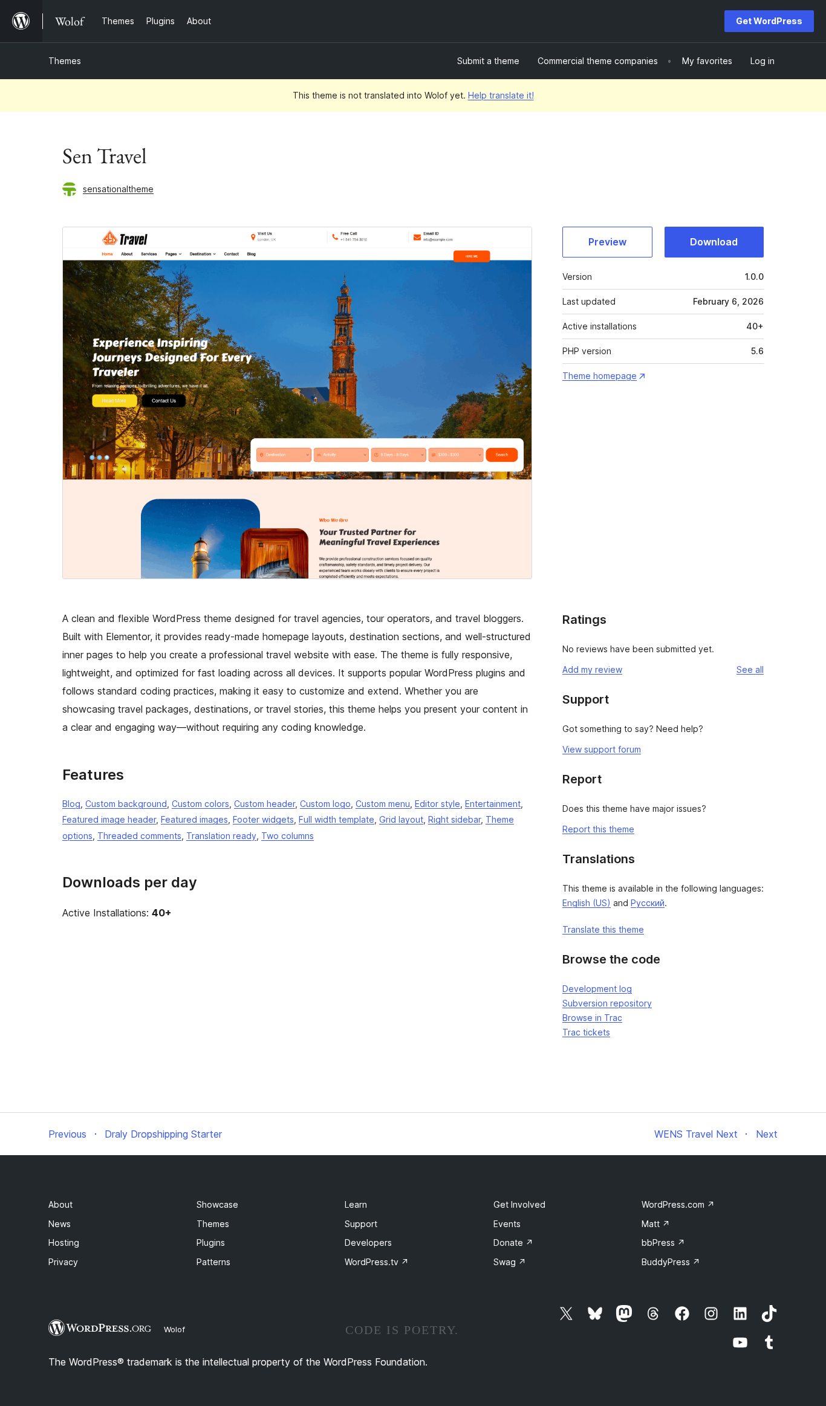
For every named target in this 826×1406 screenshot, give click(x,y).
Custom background (126, 804)
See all (750, 669)
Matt (656, 1224)
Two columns (287, 836)
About (60, 1204)
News (59, 1224)
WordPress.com (678, 1204)
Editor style (437, 804)
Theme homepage (599, 376)
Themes (64, 61)
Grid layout (401, 819)
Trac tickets (586, 1032)
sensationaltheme (118, 189)
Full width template (336, 819)
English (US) (586, 903)
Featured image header (109, 819)
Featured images (194, 819)
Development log (597, 988)
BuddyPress (671, 1262)
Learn (356, 1204)
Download (714, 242)
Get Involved (519, 1204)
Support (361, 1224)
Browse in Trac (592, 1017)
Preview (607, 242)
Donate (513, 1242)
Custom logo (325, 804)
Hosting (63, 1242)
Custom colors (200, 804)
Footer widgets (263, 819)
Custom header (264, 804)
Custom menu (383, 804)
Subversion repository (607, 1003)
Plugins (211, 1242)
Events (507, 1224)
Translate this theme (603, 929)
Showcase (217, 1204)
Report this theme (598, 829)
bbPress (663, 1242)
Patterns (213, 1262)
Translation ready (221, 836)
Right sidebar (454, 819)
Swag (509, 1262)
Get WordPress (769, 21)
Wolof (174, 1329)
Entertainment (493, 804)
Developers (368, 1242)
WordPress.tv (377, 1262)
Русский (648, 903)
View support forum (601, 749)
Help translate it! (501, 95)
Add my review (592, 669)
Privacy (63, 1262)
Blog (71, 804)
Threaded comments (139, 836)
